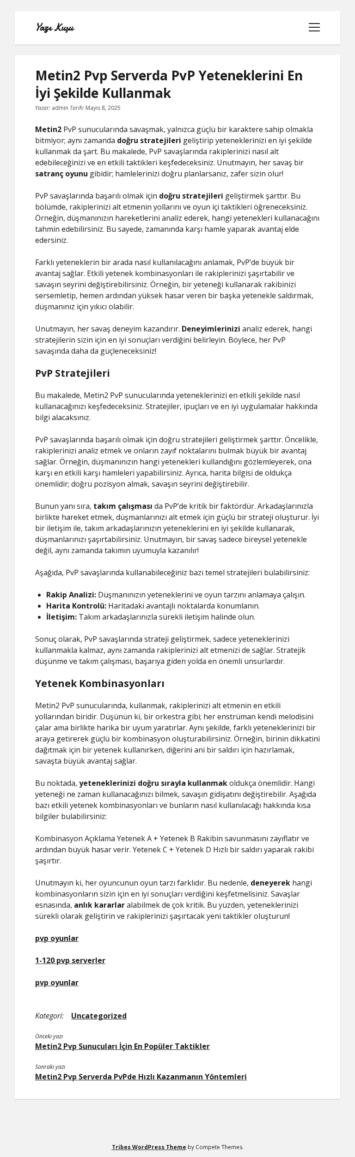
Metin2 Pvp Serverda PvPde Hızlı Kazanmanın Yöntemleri (141, 1077)
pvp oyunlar (57, 938)
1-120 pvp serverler (70, 960)
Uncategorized (99, 1016)
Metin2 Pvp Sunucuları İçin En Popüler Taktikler (122, 1046)
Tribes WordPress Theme (149, 1147)
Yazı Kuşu (54, 27)
